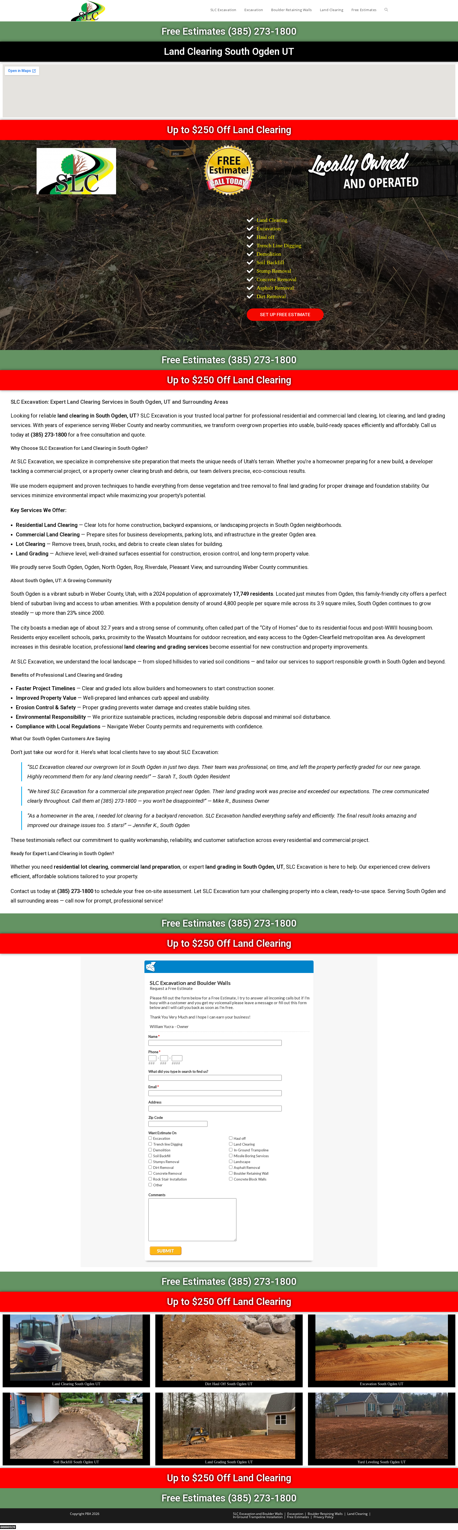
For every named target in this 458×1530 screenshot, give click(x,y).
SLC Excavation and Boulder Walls (258, 1513)
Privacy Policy (323, 1517)
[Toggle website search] (386, 10)
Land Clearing (357, 1513)
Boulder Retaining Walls (325, 1513)
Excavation (295, 1513)
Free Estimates (298, 1517)
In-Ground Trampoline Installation (258, 1517)
